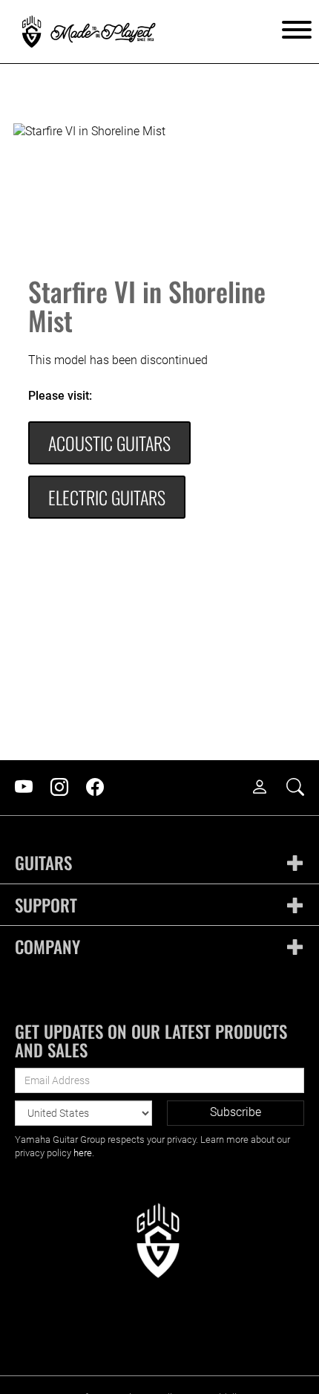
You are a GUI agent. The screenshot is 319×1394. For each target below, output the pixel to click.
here (82, 1152)
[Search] (302, 787)
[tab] (159, 863)
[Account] (267, 787)
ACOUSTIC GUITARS (109, 442)
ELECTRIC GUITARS (106, 497)
